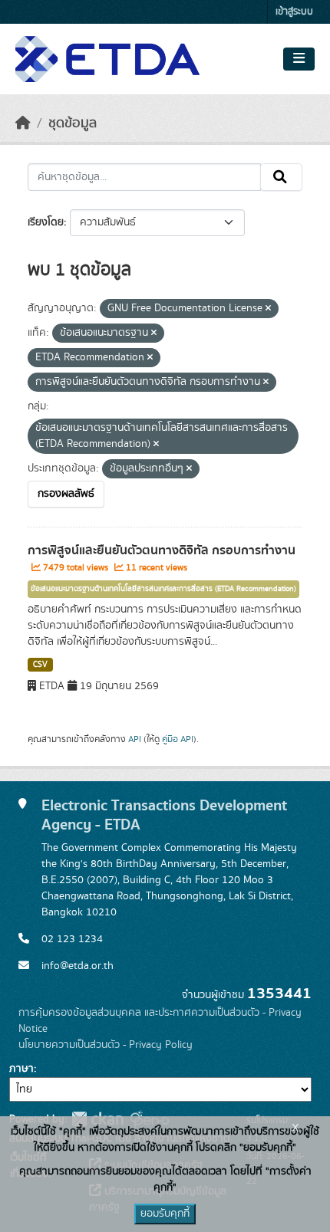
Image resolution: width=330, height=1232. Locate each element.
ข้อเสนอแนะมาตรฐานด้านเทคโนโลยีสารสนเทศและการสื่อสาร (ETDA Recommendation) (163, 588)
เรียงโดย (46, 222)
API (134, 739)
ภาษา (21, 1068)
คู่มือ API (177, 739)
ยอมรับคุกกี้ (165, 1213)
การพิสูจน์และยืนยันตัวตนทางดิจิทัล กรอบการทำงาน (161, 550)
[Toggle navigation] (299, 59)
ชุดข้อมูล (72, 123)
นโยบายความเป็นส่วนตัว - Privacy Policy (105, 1045)
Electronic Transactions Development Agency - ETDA (164, 815)
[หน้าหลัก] (23, 123)
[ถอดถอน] (268, 309)
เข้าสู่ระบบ (294, 12)
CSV (40, 665)
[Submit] (281, 177)
